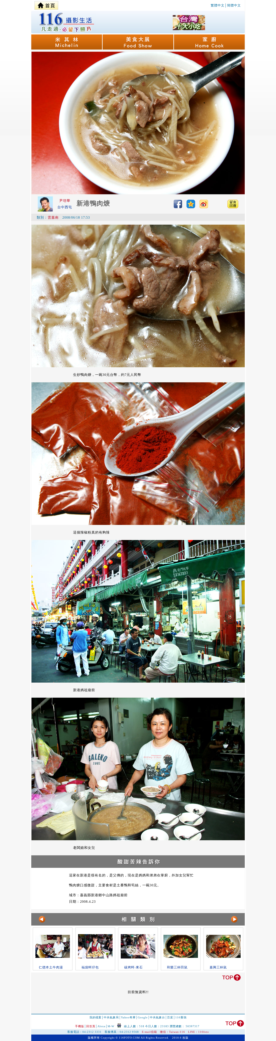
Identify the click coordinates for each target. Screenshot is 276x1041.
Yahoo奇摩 (128, 1017)
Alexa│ (102, 1026)
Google (143, 1017)
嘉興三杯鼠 (218, 967)
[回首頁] (46, 4)
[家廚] (209, 48)
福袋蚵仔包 (90, 967)
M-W (111, 1026)
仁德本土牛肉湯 (51, 967)
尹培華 (64, 200)
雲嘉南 (53, 217)
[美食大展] (138, 48)
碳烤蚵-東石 (133, 967)
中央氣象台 (157, 1017)
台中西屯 (64, 207)
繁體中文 (217, 5)
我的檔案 (95, 1017)
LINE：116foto (198, 1031)
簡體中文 (234, 5)
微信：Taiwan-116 (172, 1031)
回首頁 (90, 1026)
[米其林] (67, 48)
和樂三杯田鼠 (177, 967)
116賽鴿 (181, 1017)
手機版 (79, 1026)
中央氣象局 (111, 1017)
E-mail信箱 (149, 1031)
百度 (170, 1017)
